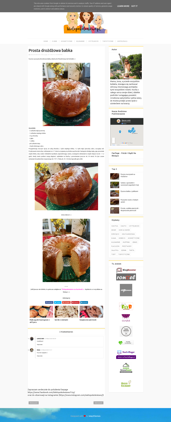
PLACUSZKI (115, 246)
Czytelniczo (93, 41)
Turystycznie (108, 41)
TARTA (131, 250)
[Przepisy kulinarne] (126, 387)
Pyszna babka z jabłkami (129, 191)
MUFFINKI (126, 242)
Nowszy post (33, 403)
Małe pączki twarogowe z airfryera (40, 321)
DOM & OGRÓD (124, 230)
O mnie (54, 41)
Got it (134, 6)
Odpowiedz (39, 344)
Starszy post (98, 403)
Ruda (38, 350)
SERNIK (123, 250)
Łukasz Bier (40, 338)
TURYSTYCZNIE (124, 254)
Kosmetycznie (66, 41)
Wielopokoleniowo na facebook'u (73, 289)
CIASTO (52, 54)
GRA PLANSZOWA (128, 234)
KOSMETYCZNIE (134, 238)
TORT (113, 254)
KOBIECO (122, 238)
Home (46, 41)
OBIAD (134, 242)
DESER (113, 230)
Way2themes (94, 416)
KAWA (113, 238)
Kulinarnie (80, 41)
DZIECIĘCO (115, 234)
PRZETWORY (127, 246)
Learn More (123, 6)
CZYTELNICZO (134, 226)
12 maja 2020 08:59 (50, 338)
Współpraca (122, 41)
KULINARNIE (59, 54)
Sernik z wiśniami (61, 320)
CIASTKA (114, 226)
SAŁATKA (114, 250)
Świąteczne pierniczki (88, 320)
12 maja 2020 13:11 (46, 350)
